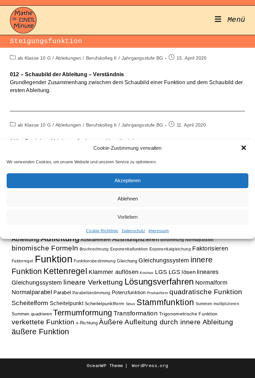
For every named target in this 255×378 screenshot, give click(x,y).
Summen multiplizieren (217, 303)
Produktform (157, 293)
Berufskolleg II (101, 58)
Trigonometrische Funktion (188, 313)
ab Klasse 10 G (34, 58)
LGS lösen (182, 272)
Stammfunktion (165, 302)
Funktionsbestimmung (95, 261)
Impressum (158, 231)
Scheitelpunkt (66, 303)
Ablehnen (128, 198)
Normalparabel (32, 292)
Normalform (211, 282)
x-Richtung (87, 322)
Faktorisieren (210, 248)
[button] (244, 148)
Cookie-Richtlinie (102, 231)
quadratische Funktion (205, 292)
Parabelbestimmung (91, 293)
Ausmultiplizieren (135, 239)
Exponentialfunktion (129, 249)
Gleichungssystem (163, 260)
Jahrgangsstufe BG (142, 58)
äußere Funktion (40, 331)
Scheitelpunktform (104, 303)
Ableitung (26, 239)
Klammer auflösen (113, 272)
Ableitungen (68, 58)
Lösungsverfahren (159, 281)
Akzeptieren (127, 180)
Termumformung (82, 312)
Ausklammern (96, 239)
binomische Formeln (45, 248)
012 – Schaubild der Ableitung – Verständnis (67, 74)
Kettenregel (65, 271)
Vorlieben (127, 217)
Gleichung (127, 260)
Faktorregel (22, 261)
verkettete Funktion (43, 322)
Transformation (136, 313)
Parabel (62, 292)
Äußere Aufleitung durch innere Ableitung (166, 322)
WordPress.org (150, 365)
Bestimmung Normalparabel (186, 240)
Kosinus (146, 273)
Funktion (53, 258)
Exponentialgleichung (170, 249)
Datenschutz (133, 231)
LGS (161, 272)
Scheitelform (30, 302)
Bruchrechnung (94, 249)
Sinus (130, 304)
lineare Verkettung (93, 282)
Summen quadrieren (32, 313)
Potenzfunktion (128, 292)
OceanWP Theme (105, 365)
